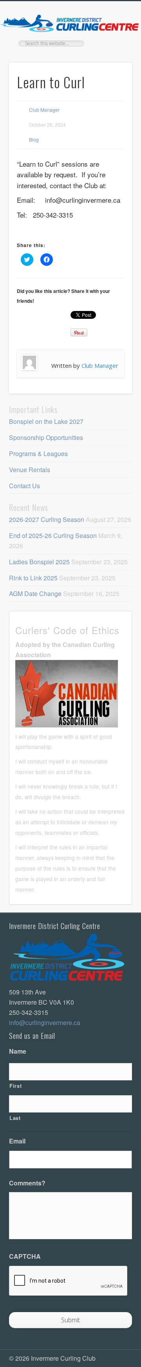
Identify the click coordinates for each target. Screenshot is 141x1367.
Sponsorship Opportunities (46, 437)
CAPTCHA (25, 1256)
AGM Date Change (35, 593)
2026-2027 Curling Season (46, 519)
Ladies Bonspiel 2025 (39, 561)
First (15, 1085)
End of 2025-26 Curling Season (53, 535)
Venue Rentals (29, 469)
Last (15, 1118)
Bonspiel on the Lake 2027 (46, 421)
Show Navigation (113, 70)
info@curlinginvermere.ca (44, 1022)
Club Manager (44, 109)
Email (17, 1141)
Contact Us (24, 485)
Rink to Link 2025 (33, 577)
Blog (34, 139)
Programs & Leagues (38, 453)
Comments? (27, 1183)
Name (17, 1051)
